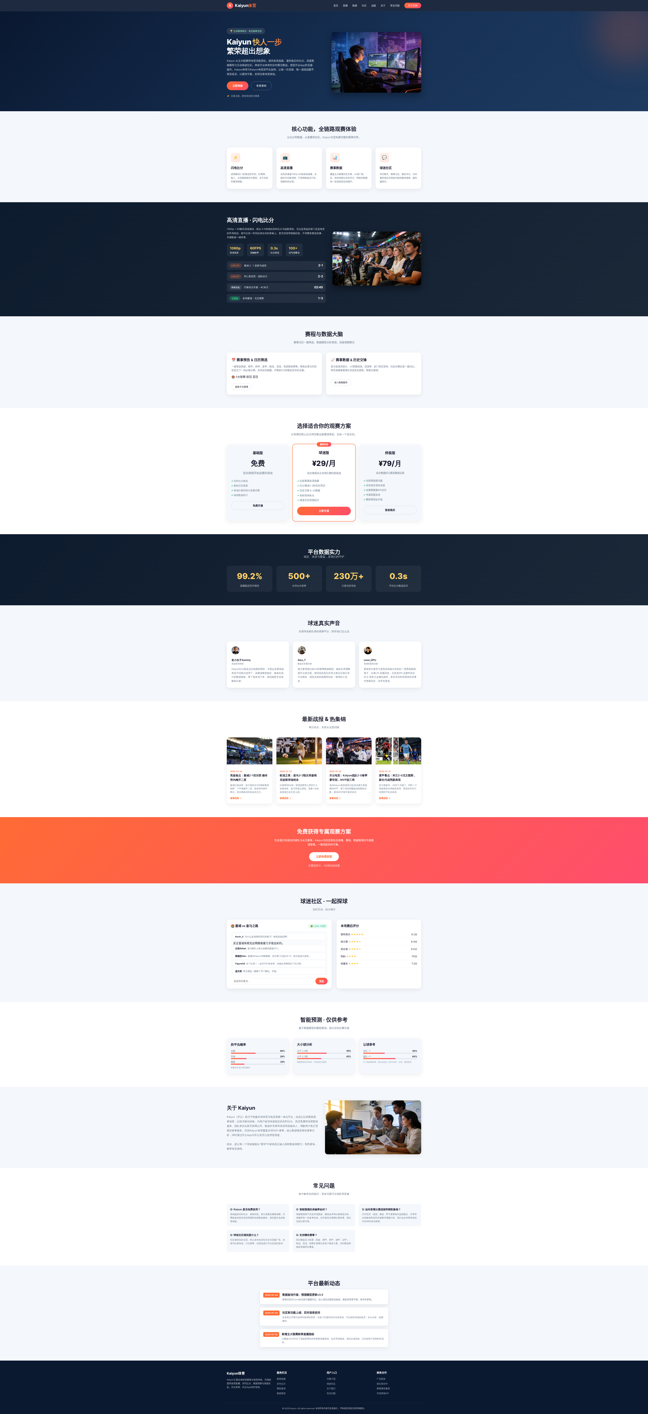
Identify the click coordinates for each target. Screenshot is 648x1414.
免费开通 (258, 505)
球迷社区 (331, 1383)
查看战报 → (235, 798)
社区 (364, 5)
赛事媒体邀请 (383, 1388)
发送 (321, 981)
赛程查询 (281, 1388)
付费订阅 (331, 1378)
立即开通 (324, 510)
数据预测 (281, 1393)
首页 (335, 5)
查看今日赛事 (241, 386)
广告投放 (381, 1378)
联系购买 (390, 510)
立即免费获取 (324, 856)
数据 (354, 5)
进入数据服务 (340, 382)
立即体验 (238, 85)
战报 (373, 5)
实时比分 (281, 1383)
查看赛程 (261, 85)
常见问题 (395, 5)
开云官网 (412, 5)
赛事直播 (281, 1378)
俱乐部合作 (382, 1383)
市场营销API (383, 1393)
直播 (345, 5)
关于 (383, 5)
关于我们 (331, 1388)
